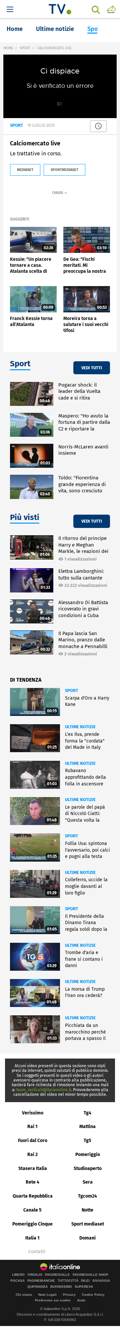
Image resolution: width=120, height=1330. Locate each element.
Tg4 (87, 1113)
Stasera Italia (32, 1168)
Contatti (36, 1251)
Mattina (87, 1126)
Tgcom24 (87, 1196)
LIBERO (18, 1274)
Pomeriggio (87, 1154)
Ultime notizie (55, 29)
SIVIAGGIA (101, 1280)
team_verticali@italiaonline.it (43, 1089)
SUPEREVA (84, 1286)
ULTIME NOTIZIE (80, 726)
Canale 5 (32, 1210)
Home (15, 29)
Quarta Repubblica (33, 1196)
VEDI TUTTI (91, 367)
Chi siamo (24, 1294)
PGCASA (17, 1280)
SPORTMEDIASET (64, 170)
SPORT (25, 48)
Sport (95, 29)
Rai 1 (32, 1126)
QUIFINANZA (37, 1286)
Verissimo (32, 1113)
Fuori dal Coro (32, 1140)
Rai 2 (32, 1154)
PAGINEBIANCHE (41, 1280)
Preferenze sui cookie (53, 1300)
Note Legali (47, 1294)
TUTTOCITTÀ (68, 1280)
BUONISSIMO (61, 1286)
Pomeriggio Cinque (32, 1224)
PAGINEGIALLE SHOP (90, 1274)
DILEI (85, 1280)
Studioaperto (88, 1168)
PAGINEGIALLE (57, 1274)
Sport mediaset (87, 1224)
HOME (8, 48)
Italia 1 (32, 1238)
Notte (87, 1210)
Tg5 (87, 1140)
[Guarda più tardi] (98, 126)
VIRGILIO (34, 1274)
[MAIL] (111, 9)
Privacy (69, 1294)
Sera (88, 1182)
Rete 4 (32, 1182)
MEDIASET (25, 170)
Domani (87, 1238)
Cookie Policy (93, 1294)
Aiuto (81, 1300)
